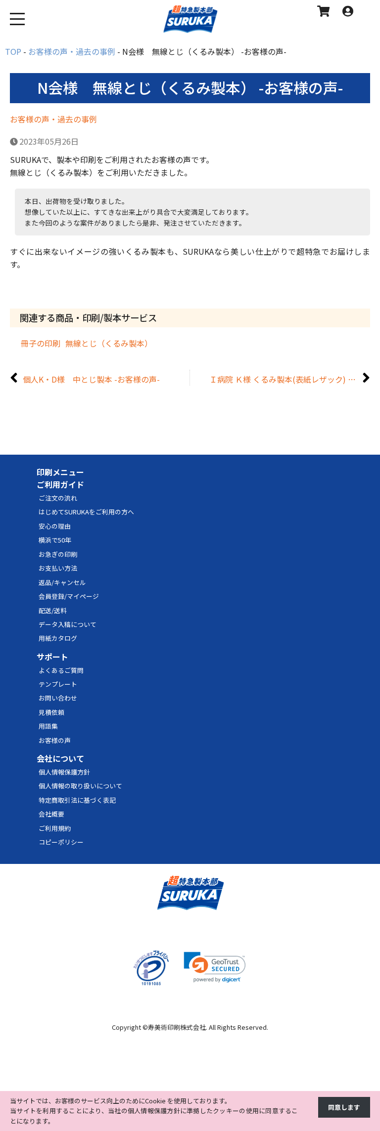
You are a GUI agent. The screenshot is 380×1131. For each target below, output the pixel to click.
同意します (344, 1107)
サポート (52, 657)
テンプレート (58, 684)
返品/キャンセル (62, 582)
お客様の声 (55, 740)
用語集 (48, 726)
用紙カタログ (58, 638)
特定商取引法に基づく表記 (77, 800)
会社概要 (51, 814)
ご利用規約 (55, 828)
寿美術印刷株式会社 (177, 1027)
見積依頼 (51, 712)
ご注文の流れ (58, 498)
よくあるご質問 (61, 670)
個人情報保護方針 (64, 772)
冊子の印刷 (40, 343)
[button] (215, 967)
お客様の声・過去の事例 (53, 119)
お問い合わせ (58, 697)
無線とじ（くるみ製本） (108, 343)
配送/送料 (53, 610)
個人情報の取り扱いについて (80, 785)
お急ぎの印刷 (58, 554)
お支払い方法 (58, 568)
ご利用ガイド (60, 484)
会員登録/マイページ (69, 596)
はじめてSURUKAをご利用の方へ (86, 511)
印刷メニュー (60, 472)
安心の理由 (55, 526)
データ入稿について (67, 624)
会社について (60, 758)
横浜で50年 (55, 540)
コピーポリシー (61, 842)
